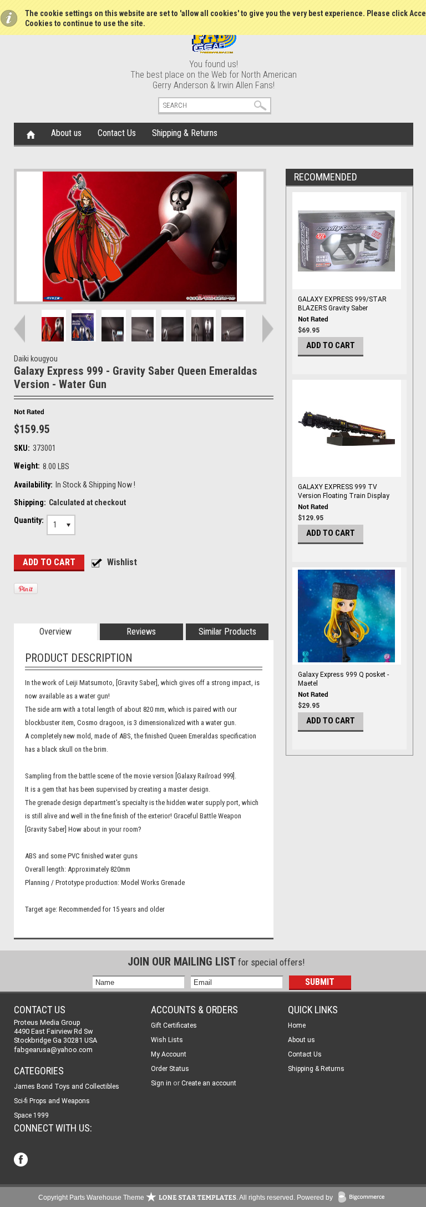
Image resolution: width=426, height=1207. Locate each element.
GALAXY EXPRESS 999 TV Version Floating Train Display (343, 491)
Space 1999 (31, 1115)
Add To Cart (330, 345)
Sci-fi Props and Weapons (52, 1101)
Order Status (170, 1069)
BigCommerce (363, 1197)
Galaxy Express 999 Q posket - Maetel (343, 679)
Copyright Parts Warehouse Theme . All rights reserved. (166, 1197)
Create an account (208, 1083)
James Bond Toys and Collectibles (66, 1086)
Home (31, 134)
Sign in (161, 1083)
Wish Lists (167, 1040)
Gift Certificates (174, 1025)
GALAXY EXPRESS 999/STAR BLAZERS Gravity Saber (342, 303)
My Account (168, 1054)
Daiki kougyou (36, 358)
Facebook (22, 1161)
